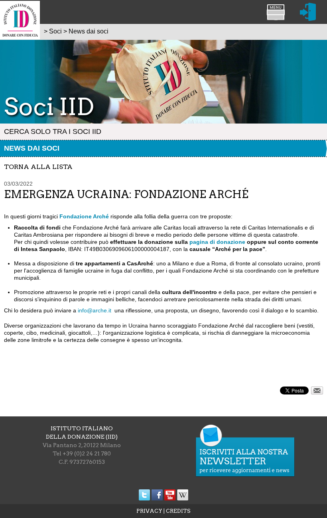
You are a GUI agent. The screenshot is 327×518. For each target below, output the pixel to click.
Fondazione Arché (84, 216)
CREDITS (178, 511)
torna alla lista (38, 167)
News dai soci (31, 148)
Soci (55, 31)
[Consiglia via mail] (317, 392)
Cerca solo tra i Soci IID (52, 131)
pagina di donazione (217, 242)
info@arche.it (94, 310)
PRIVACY (149, 511)
